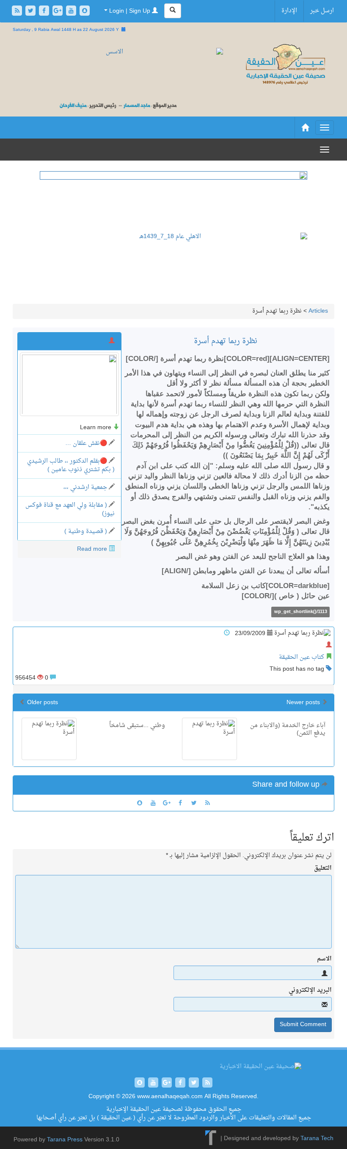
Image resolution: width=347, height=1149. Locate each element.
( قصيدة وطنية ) (85, 531)
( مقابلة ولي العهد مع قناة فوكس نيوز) (70, 509)
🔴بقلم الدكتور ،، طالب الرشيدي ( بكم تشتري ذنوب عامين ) (71, 465)
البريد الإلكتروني (310, 990)
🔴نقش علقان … (86, 443)
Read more (92, 549)
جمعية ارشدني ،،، (85, 487)
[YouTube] (72, 11)
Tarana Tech (316, 1138)
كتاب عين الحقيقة (301, 657)
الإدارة (289, 11)
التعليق (323, 868)
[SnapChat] (85, 11)
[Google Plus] (58, 11)
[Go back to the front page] (285, 65)
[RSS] (18, 11)
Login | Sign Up (129, 11)
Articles (318, 311)
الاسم (324, 959)
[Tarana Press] (211, 1138)
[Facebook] (45, 11)
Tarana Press (65, 1140)
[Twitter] (31, 11)
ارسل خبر (322, 11)
